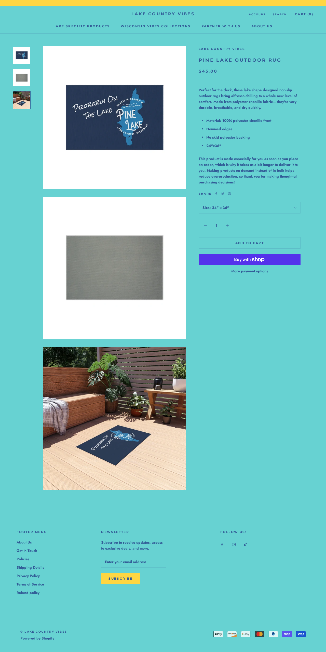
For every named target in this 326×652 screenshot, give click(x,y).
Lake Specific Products (81, 26)
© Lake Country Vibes (43, 631)
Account (257, 14)
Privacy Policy (28, 575)
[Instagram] (234, 544)
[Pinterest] (229, 193)
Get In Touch (27, 550)
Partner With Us (221, 26)
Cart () (304, 14)
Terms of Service (30, 584)
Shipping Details (30, 567)
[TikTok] (245, 544)
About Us (262, 26)
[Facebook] (216, 193)
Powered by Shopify (37, 638)
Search (280, 14)
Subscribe (120, 578)
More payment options (249, 271)
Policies (23, 559)
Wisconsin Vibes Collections (156, 26)
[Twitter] (222, 193)
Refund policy (28, 592)
